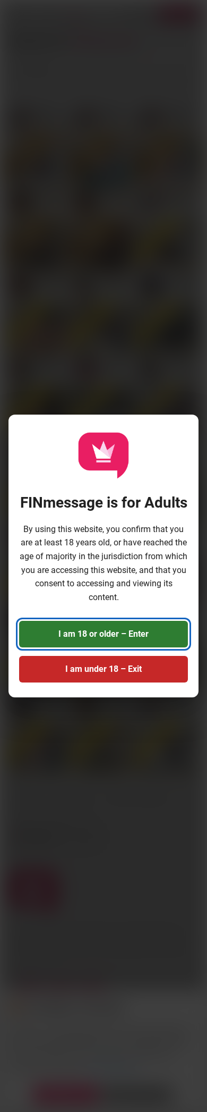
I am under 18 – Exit (103, 669)
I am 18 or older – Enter (103, 634)
